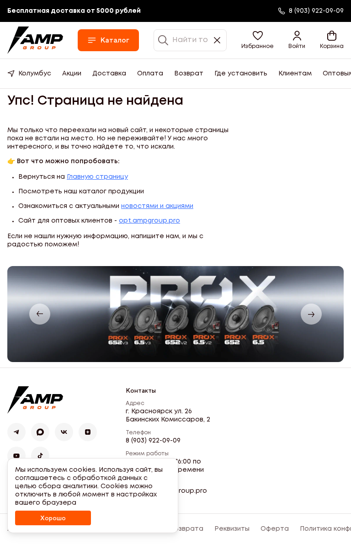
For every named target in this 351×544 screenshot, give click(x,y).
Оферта (275, 529)
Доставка (109, 73)
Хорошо (53, 518)
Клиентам (295, 73)
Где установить (240, 73)
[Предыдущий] (39, 314)
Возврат (188, 73)
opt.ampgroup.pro (149, 221)
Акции (71, 73)
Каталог (114, 40)
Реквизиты (232, 529)
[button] (257, 40)
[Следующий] (311, 314)
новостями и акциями (157, 206)
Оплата (150, 73)
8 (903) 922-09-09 (153, 440)
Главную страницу (97, 177)
